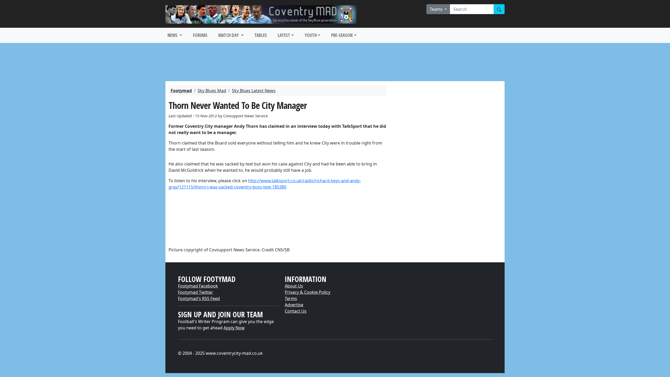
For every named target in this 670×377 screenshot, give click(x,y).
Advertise (294, 305)
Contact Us (295, 311)
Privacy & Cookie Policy (307, 292)
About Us (294, 286)
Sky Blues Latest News (254, 90)
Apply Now (234, 328)
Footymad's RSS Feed (199, 298)
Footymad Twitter (195, 292)
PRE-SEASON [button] (342, 35)
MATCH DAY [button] (229, 35)
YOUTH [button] (311, 35)
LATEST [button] (284, 35)
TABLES (260, 35)
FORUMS (200, 35)
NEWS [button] (173, 35)
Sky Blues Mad (212, 90)
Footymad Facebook (198, 286)
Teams (437, 9)
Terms (291, 298)
